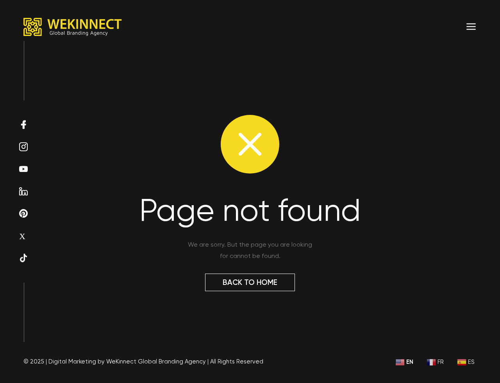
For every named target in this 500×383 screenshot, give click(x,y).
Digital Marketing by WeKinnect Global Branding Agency (127, 361)
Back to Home (250, 282)
